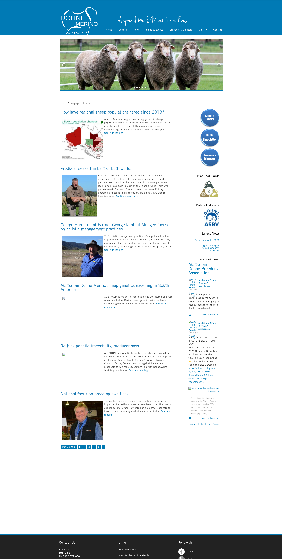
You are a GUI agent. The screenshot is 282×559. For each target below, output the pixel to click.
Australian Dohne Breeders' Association (203, 269)
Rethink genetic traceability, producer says (100, 346)
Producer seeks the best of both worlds (96, 168)
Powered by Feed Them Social (204, 424)
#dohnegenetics (196, 382)
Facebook (193, 551)
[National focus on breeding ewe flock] (82, 439)
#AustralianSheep (197, 379)
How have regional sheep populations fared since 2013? (112, 112)
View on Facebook (209, 315)
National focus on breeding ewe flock (95, 394)
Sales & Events (154, 30)
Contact (217, 30)
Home (109, 30)
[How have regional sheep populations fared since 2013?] (82, 159)
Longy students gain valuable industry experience (209, 248)
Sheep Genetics (127, 549)
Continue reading (115, 133)
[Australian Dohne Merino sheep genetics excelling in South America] (82, 337)
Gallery (203, 30)
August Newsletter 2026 (207, 240)
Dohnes (123, 30)
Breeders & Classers (181, 30)
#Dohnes (208, 375)
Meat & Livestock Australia (134, 555)
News (136, 30)
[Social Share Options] (190, 315)
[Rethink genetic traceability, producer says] (82, 385)
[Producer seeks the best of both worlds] (79, 216)
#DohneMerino (195, 375)
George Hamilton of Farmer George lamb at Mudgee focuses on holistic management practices (116, 227)
